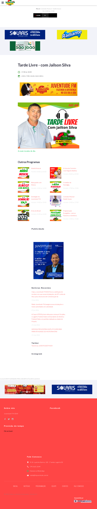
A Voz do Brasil (36, 211)
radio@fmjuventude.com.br (39, 475)
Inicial (15, 486)
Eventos (65, 486)
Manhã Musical (36, 168)
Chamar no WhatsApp (37, 471)
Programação (41, 486)
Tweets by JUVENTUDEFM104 (42, 346)
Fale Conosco (79, 486)
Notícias (27, 486)
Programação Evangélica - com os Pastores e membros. (70, 213)
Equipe (54, 486)
